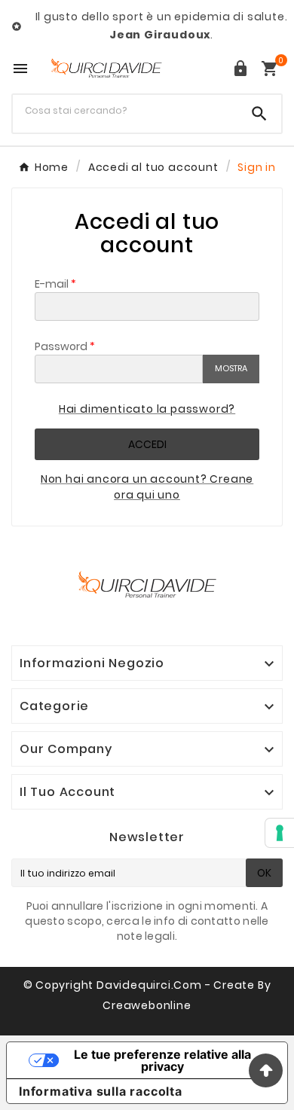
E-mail (52, 283)
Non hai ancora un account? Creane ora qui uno (147, 486)
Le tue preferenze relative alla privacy (162, 1060)
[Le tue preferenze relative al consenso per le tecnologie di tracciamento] (279, 833)
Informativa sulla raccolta (100, 1091)
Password (61, 346)
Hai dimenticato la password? (147, 408)
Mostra (231, 368)
